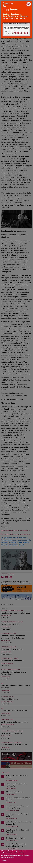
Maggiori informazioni (7, 857)
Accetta (4, 860)
